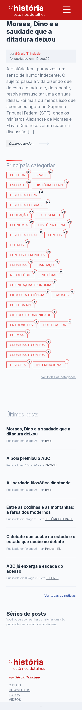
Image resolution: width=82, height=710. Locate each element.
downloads (19, 690)
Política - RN (56, 324)
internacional (51, 364)
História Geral (53, 224)
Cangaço (47, 264)
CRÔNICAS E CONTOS (29, 344)
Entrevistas (23, 324)
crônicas (20, 264)
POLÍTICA (19, 174)
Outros (18, 244)
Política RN (22, 304)
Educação (21, 214)
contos (56, 234)
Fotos (14, 695)
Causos (63, 294)
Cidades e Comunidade (32, 314)
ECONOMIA (20, 224)
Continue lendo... (21, 143)
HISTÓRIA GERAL (25, 234)
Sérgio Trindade (28, 54)
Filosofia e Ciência (29, 294)
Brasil (43, 174)
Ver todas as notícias (60, 595)
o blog (15, 685)
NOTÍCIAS (51, 274)
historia (19, 364)
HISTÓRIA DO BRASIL (29, 204)
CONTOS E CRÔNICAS (29, 254)
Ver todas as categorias (58, 377)
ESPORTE (19, 184)
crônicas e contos (29, 354)
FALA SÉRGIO (50, 214)
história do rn (25, 194)
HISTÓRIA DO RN (50, 184)
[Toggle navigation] (66, 9)
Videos (15, 700)
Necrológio (22, 274)
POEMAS (19, 334)
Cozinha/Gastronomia (32, 284)
